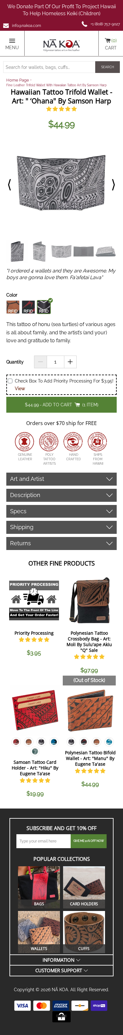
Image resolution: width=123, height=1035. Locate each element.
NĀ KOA (60, 989)
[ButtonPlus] (70, 362)
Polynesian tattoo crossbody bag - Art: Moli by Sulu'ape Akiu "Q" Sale (89, 641)
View (20, 388)
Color (11, 295)
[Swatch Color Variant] (16, 743)
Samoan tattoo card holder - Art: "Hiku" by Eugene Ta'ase (35, 767)
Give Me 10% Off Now (88, 840)
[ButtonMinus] (40, 362)
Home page (17, 80)
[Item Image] (34, 600)
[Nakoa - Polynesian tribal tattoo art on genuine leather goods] (61, 43)
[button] (61, 109)
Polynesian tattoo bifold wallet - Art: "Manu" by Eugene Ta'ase (90, 758)
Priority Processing (34, 633)
